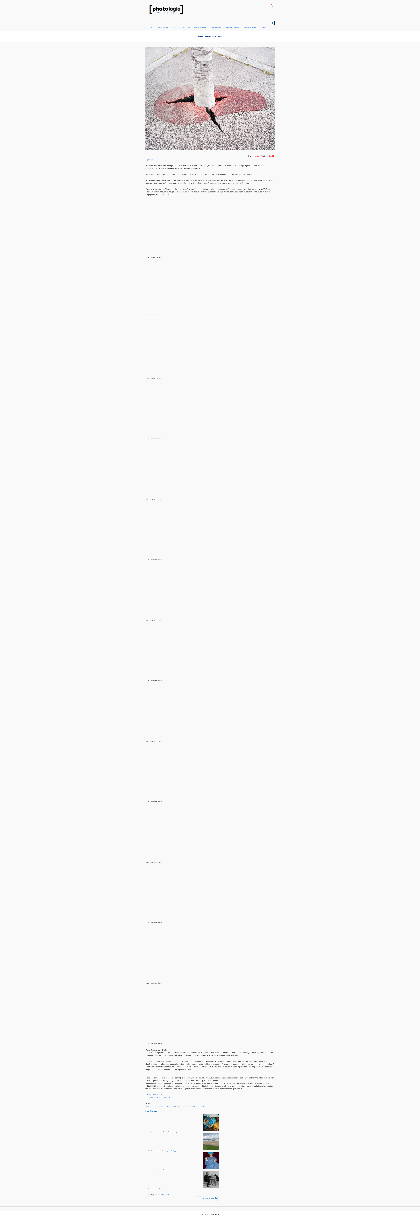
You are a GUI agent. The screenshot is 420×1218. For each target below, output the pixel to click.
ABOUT (263, 28)
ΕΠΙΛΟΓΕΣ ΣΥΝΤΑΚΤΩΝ (181, 28)
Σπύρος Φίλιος (259, 156)
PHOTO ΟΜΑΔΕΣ (250, 28)
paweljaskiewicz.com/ (153, 1095)
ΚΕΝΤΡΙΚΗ (149, 28)
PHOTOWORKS (216, 28)
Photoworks (208, 1198)
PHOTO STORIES (200, 28)
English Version (150, 160)
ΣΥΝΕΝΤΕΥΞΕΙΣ (163, 28)
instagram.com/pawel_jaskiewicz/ (158, 1097)
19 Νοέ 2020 (271, 156)
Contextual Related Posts (161, 1195)
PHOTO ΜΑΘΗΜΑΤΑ (233, 28)
